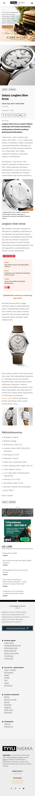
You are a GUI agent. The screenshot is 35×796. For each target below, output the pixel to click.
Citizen (6, 279)
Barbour (7, 697)
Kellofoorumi (8, 727)
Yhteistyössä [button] (8, 722)
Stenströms (8, 713)
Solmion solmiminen (11, 653)
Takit (5, 680)
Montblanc (7, 705)
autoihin (20, 757)
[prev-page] (5, 287)
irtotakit (13, 670)
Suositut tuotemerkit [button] (11, 695)
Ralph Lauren (8, 710)
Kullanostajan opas (10, 648)
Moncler (7, 702)
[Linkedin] (20, 115)
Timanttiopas (8, 656)
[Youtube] (23, 788)
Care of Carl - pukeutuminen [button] (14, 668)
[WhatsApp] (16, 115)
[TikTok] (19, 788)
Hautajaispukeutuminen (12, 645)
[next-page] (8, 287)
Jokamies (7, 724)
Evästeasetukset (17, 783)
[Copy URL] (24, 115)
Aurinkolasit (8, 686)
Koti (3, 121)
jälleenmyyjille (7, 398)
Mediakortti (17, 773)
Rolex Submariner (10, 651)
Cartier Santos (9, 643)
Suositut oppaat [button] (10, 640)
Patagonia (7, 707)
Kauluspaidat (8, 673)
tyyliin (4, 759)
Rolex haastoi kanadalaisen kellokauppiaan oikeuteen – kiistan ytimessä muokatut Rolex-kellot (15, 582)
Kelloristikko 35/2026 (10, 553)
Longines (12, 89)
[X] (8, 115)
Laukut (6, 683)
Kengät (6, 675)
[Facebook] (3, 115)
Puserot (6, 678)
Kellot (5, 89)
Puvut (6, 670)
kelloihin (14, 757)
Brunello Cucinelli (10, 700)
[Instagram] (15, 788)
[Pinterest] (12, 115)
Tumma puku (8, 659)
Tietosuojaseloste (17, 780)
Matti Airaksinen (17, 104)
